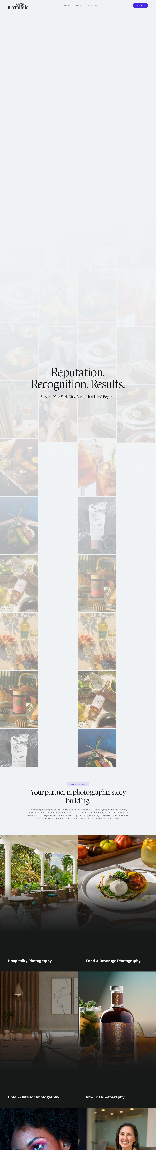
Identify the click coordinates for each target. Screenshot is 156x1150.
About (79, 5)
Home (66, 5)
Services (92, 5)
